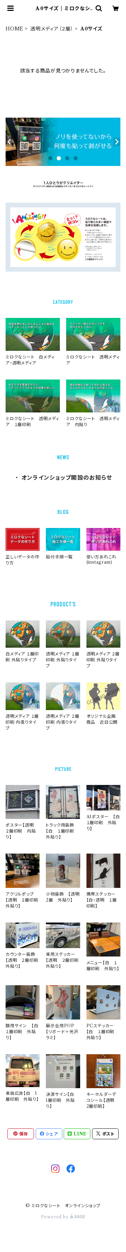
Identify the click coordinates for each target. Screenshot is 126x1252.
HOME (14, 29)
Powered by (55, 1216)
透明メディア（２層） (52, 29)
